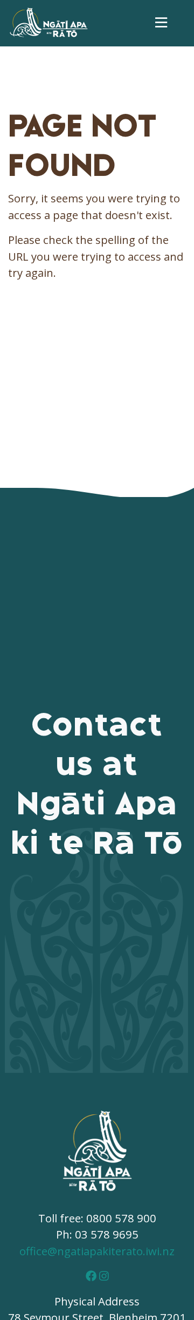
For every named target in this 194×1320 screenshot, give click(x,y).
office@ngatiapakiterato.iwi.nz (97, 1250)
